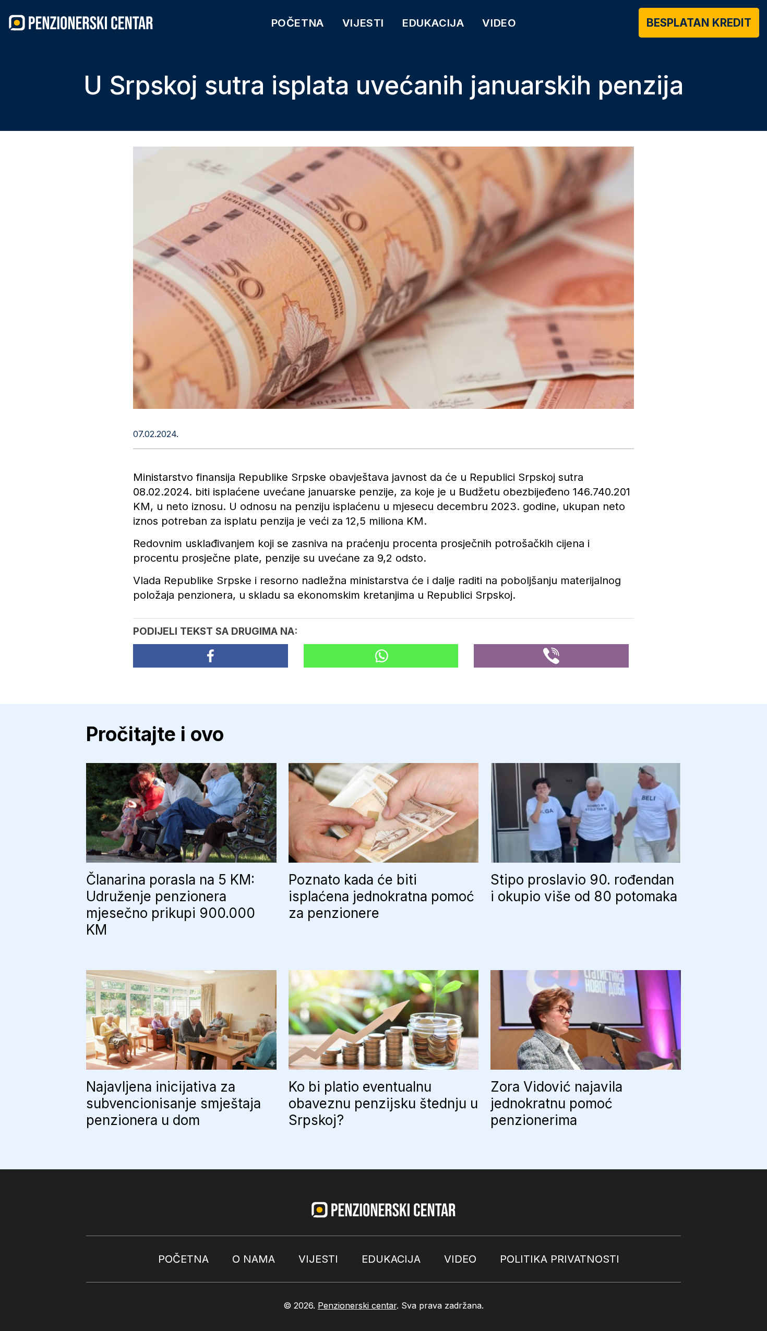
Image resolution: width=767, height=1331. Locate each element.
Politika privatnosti (559, 1259)
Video (499, 23)
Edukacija (433, 23)
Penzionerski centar (357, 1305)
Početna (297, 23)
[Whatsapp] (381, 656)
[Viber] (551, 656)
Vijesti (363, 23)
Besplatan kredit (698, 22)
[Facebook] (210, 656)
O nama (253, 1259)
